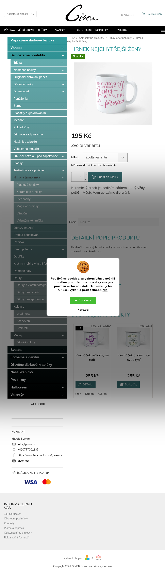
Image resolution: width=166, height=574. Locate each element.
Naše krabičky (22, 372)
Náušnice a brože (25, 141)
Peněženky (21, 98)
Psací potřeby (23, 249)
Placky (18, 163)
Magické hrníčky (28, 206)
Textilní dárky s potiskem (30, 170)
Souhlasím (85, 300)
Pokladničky (22, 127)
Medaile (19, 120)
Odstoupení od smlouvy (18, 532)
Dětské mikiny (26, 342)
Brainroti (22, 328)
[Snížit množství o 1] (86, 179)
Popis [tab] (72, 222)
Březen (76, 393)
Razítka (19, 242)
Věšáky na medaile (26, 148)
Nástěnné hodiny (25, 70)
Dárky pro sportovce (30, 299)
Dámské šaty (22, 270)
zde (105, 289)
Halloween (19, 387)
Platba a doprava (14, 528)
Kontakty (9, 523)
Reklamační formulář (16, 537)
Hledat (32, 14)
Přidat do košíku (107, 177)
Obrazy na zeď (23, 227)
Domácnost (21, 91)
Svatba (16, 350)
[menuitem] (25, 30)
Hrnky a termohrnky (27, 177)
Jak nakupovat (12, 514)
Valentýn (17, 395)
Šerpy (17, 105)
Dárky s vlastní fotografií (33, 285)
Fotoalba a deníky (25, 357)
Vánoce (16, 48)
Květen (102, 393)
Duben (89, 393)
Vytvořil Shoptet (73, 558)
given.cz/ (23, 460)
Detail (87, 384)
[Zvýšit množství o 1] (86, 174)
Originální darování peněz (30, 77)
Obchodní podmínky (16, 518)
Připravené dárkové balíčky (32, 40)
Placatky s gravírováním (30, 113)
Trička (18, 62)
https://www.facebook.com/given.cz (40, 455)
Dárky (18, 278)
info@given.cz (27, 444)
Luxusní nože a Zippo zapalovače (36, 156)
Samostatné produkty (28, 55)
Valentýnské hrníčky (30, 220)
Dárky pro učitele (28, 292)
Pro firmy (18, 380)
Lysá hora (23, 313)
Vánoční (22, 213)
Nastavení (83, 309)
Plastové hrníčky (28, 184)
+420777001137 (28, 449)
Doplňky (19, 256)
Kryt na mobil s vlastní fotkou (33, 263)
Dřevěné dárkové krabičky (31, 365)
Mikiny (18, 335)
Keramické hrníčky (29, 191)
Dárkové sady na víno (28, 134)
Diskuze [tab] (85, 222)
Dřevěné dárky (23, 84)
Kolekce (19, 306)
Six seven (23, 321)
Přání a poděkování (26, 234)
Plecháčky (24, 199)
